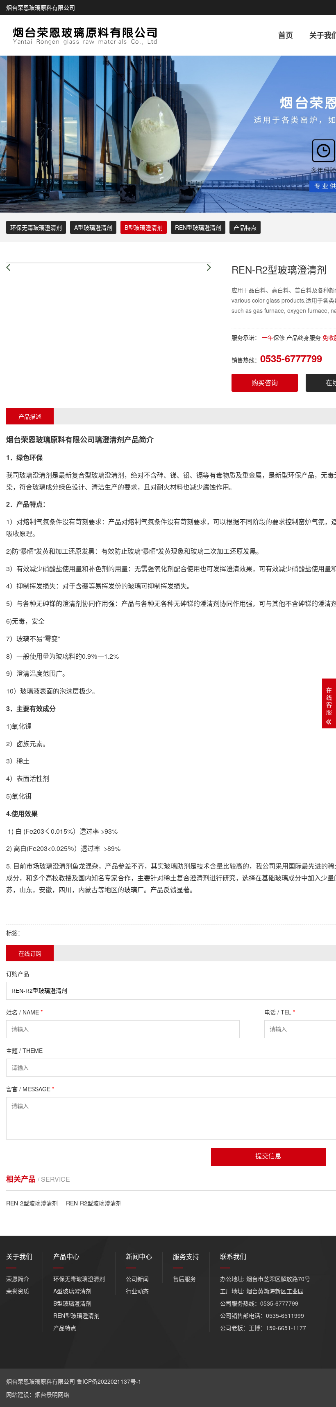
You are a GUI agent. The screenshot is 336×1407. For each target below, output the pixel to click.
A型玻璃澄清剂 (93, 227)
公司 (87, 439)
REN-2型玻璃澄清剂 (32, 1203)
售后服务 (184, 1279)
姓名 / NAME (24, 1012)
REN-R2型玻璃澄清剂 (94, 1203)
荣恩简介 (17, 1279)
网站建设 (17, 1394)
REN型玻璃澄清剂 (198, 227)
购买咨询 (265, 382)
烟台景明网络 (52, 1394)
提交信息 (268, 1156)
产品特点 (245, 227)
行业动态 (137, 1291)
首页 (285, 35)
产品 (131, 439)
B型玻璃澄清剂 (144, 227)
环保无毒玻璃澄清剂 (36, 227)
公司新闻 (137, 1279)
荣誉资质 (17, 1291)
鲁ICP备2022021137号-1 (109, 1381)
